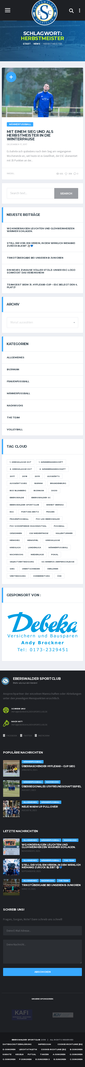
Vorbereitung (41, 576)
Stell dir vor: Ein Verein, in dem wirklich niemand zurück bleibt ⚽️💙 (41, 244)
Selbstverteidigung (22, 562)
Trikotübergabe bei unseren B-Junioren (35, 257)
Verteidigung (18, 576)
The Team (13, 417)
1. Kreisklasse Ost (20, 462)
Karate (7, 1054)
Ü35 (59, 576)
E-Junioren (60, 1059)
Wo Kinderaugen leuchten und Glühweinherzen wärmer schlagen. (40, 230)
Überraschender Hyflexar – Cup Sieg (48, 766)
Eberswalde (17, 497)
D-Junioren (9, 1049)
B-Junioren (76, 1049)
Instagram (44, 736)
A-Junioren (59, 1054)
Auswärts (53, 476)
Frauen (50, 512)
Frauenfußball (18, 381)
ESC (12, 512)
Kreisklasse (53, 540)
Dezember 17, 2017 (17, 144)
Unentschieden (31, 569)
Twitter (27, 736)
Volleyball (15, 429)
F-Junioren (25, 1059)
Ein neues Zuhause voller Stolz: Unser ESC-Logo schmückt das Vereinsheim (41, 271)
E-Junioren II (42, 1059)
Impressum (44, 1044)
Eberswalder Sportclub (24, 505)
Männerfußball (18, 393)
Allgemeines (15, 357)
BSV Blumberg (18, 490)
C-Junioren (76, 1059)
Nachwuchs (15, 405)
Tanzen (44, 1054)
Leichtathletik (28, 1049)
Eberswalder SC (41, 497)
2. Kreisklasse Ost (21, 469)
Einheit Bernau (55, 505)
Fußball (59, 526)
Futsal (32, 1054)
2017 (12, 476)
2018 (24, 476)
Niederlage (37, 554)
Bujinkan (13, 369)
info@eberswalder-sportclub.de (29, 712)
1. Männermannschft (51, 462)
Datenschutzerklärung (17, 1044)
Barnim (38, 483)
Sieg (12, 569)
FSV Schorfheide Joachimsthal (28, 526)
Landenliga (34, 547)
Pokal (54, 554)
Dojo (54, 490)
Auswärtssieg (18, 483)
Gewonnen (16, 533)
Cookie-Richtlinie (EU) (70, 1044)
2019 (37, 476)
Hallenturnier (64, 533)
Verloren (52, 569)
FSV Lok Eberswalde (48, 519)
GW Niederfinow (38, 533)
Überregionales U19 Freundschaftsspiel (51, 786)
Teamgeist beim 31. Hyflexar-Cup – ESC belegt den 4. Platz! (42, 286)
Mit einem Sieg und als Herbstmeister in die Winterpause (30, 135)
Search (66, 193)
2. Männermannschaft (52, 469)
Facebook (11, 736)
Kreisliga (15, 547)
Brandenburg (58, 483)
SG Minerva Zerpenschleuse (57, 562)
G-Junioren (76, 1054)
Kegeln (19, 1054)
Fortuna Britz (30, 512)
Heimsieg (15, 540)
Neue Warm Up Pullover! (40, 806)
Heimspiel (32, 540)
